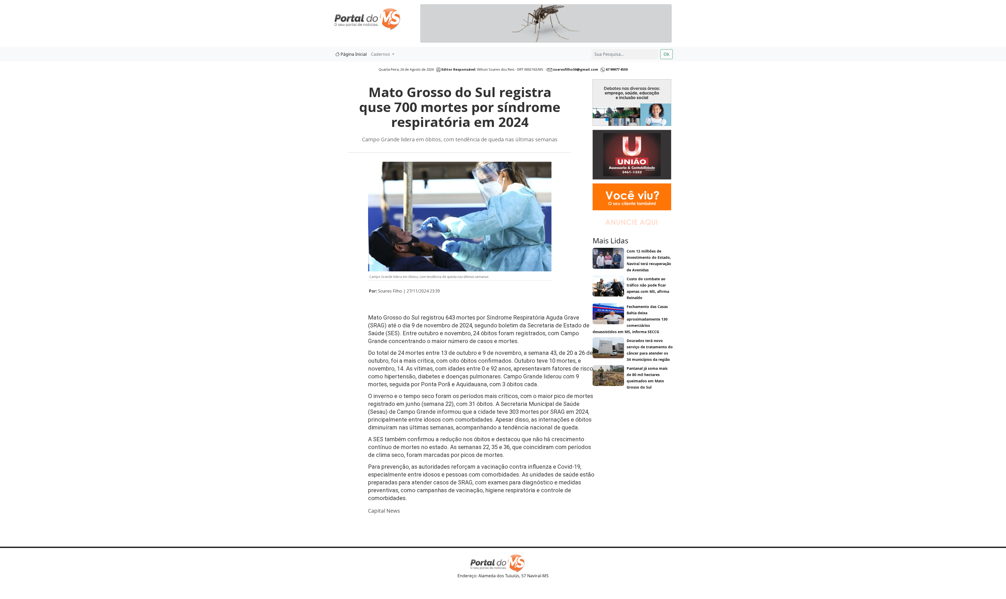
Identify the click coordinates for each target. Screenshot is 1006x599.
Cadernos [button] (381, 54)
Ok (666, 54)
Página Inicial (353, 54)
